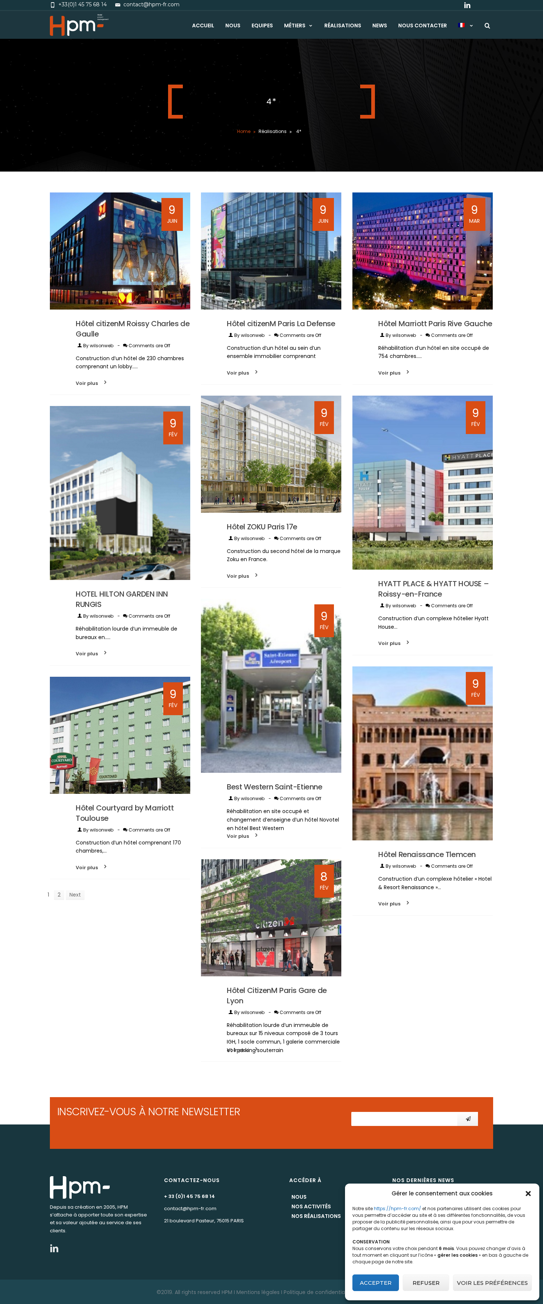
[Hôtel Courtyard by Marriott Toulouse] (120, 735)
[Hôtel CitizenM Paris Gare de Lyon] (271, 917)
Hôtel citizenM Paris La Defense (281, 323)
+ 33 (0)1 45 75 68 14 (189, 1196)
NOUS (299, 1197)
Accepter (376, 1282)
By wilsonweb (98, 345)
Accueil (203, 25)
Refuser (426, 1282)
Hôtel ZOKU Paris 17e (262, 527)
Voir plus (87, 383)
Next (75, 894)
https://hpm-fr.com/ (397, 1208)
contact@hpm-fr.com (190, 1208)
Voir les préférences (492, 1282)
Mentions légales (258, 1292)
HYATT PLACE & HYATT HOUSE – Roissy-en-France (433, 588)
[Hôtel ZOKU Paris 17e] (271, 454)
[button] (528, 1193)
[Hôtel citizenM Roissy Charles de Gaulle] (120, 251)
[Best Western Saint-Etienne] (271, 686)
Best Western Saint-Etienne (274, 787)
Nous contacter (422, 25)
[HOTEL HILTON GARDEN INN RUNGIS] (120, 493)
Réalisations (342, 25)
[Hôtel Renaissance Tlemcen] (422, 753)
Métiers (294, 25)
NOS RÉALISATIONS (316, 1216)
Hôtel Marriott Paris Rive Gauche (435, 323)
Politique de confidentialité (318, 1292)
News (379, 25)
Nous (232, 25)
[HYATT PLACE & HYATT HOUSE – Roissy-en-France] (422, 483)
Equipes (262, 25)
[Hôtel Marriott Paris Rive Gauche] (422, 251)
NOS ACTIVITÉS (311, 1206)
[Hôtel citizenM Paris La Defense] (271, 251)
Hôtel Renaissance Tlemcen (427, 854)
